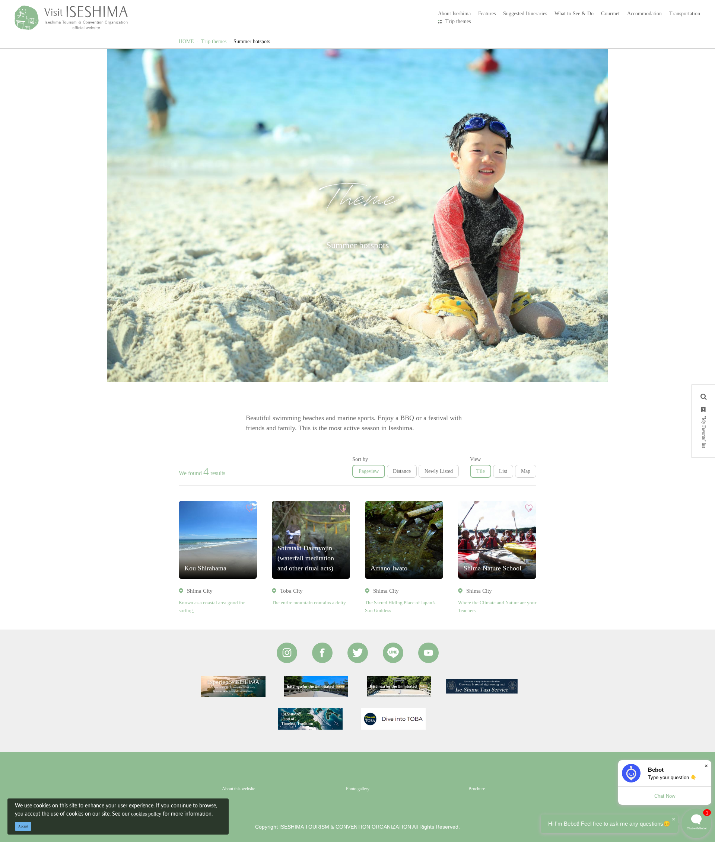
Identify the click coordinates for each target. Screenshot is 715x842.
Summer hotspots (251, 41)
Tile (480, 471)
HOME (186, 41)
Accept (23, 826)
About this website (238, 788)
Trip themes (458, 21)
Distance (402, 471)
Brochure (476, 788)
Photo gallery (357, 788)
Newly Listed (439, 471)
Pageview (369, 471)
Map (525, 471)
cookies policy (146, 814)
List (503, 471)
